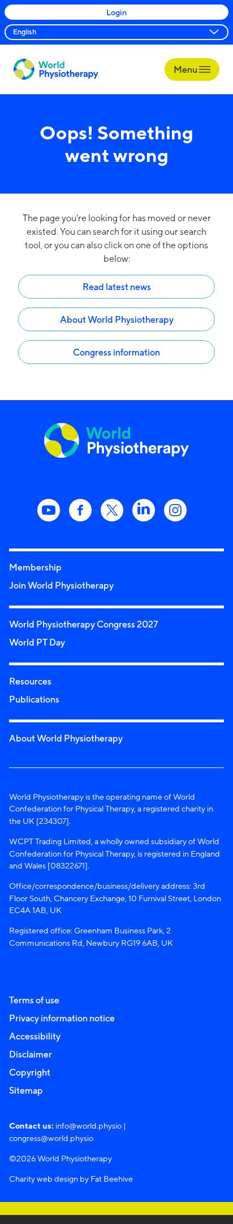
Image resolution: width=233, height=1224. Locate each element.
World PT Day (37, 642)
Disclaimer (30, 1054)
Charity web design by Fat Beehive (71, 1178)
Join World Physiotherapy (61, 585)
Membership (35, 567)
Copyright (29, 1072)
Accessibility (35, 1036)
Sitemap (26, 1090)
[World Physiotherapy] (56, 69)
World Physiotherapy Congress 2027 (83, 624)
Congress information (116, 352)
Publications (34, 699)
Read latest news (117, 286)
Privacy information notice (62, 1018)
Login (116, 12)
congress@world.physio (51, 1138)
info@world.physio (88, 1125)
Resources (30, 681)
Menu (186, 69)
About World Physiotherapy (117, 319)
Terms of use (34, 1000)
